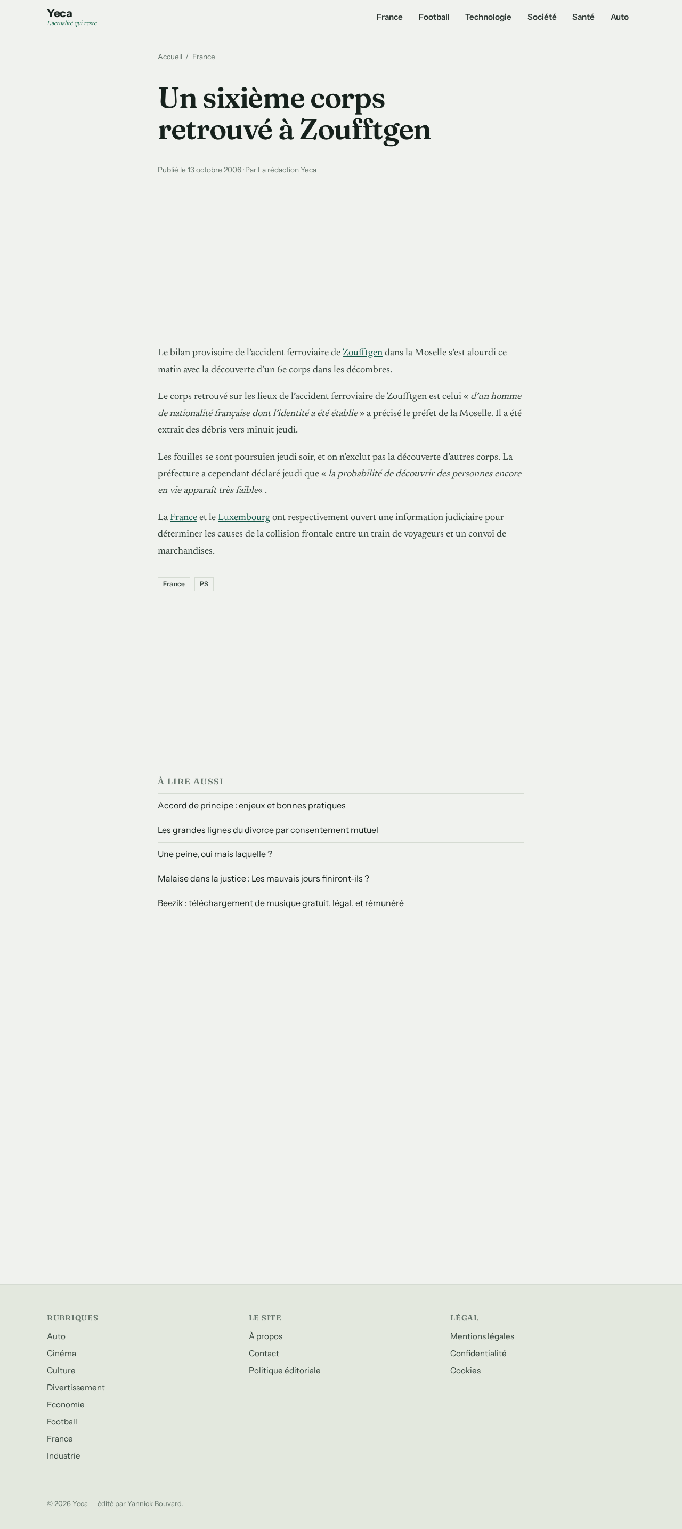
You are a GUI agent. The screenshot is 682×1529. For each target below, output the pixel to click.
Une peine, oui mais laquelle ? (215, 853)
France (390, 17)
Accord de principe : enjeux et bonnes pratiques (252, 805)
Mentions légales (482, 1336)
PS (204, 584)
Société (542, 17)
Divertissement (76, 1387)
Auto (620, 17)
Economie (66, 1404)
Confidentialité (478, 1353)
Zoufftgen (363, 353)
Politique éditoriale (285, 1370)
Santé (583, 17)
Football (434, 17)
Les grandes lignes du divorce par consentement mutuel (268, 829)
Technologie (488, 17)
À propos (265, 1336)
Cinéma (61, 1353)
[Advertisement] (341, 257)
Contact (264, 1353)
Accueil (170, 56)
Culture (61, 1370)
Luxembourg (244, 518)
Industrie (63, 1456)
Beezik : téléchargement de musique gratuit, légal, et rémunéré (281, 903)
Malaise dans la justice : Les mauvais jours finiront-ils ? (263, 878)
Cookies (465, 1370)
